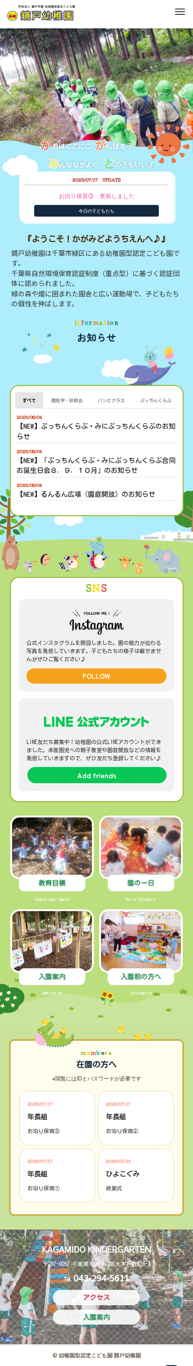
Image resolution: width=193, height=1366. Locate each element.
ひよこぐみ (123, 1174)
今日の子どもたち (96, 211)
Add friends (96, 775)
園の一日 (140, 883)
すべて (29, 400)
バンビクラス (111, 400)
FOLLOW (96, 676)
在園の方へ (96, 1064)
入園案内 (52, 976)
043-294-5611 (101, 1277)
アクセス (96, 1297)
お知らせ (96, 337)
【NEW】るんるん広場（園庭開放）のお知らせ (86, 494)
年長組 (37, 1116)
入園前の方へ (141, 976)
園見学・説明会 (67, 400)
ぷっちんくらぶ (155, 400)
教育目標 (52, 883)
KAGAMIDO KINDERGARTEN (96, 1249)
